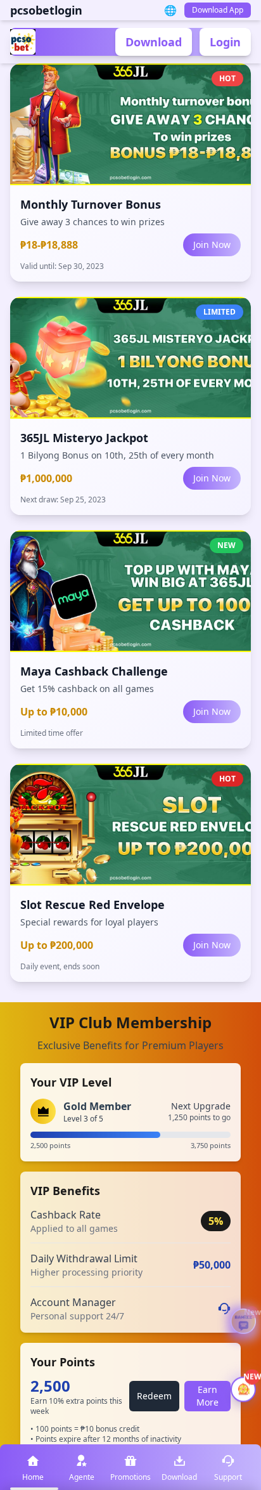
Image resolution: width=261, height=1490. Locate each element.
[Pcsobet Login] (24, 42)
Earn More (207, 1395)
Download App (217, 9)
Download (153, 41)
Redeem (154, 1396)
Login (225, 41)
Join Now (212, 245)
